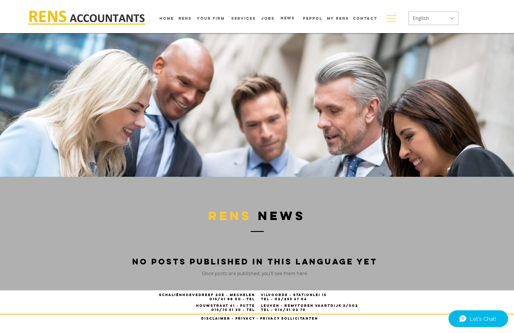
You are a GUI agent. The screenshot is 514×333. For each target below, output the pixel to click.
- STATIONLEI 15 (294, 295)
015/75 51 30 (227, 310)
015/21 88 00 (226, 299)
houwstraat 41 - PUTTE (225, 305)
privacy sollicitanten (289, 318)
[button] (391, 18)
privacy (245, 318)
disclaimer (215, 318)
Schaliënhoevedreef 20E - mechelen (207, 295)
